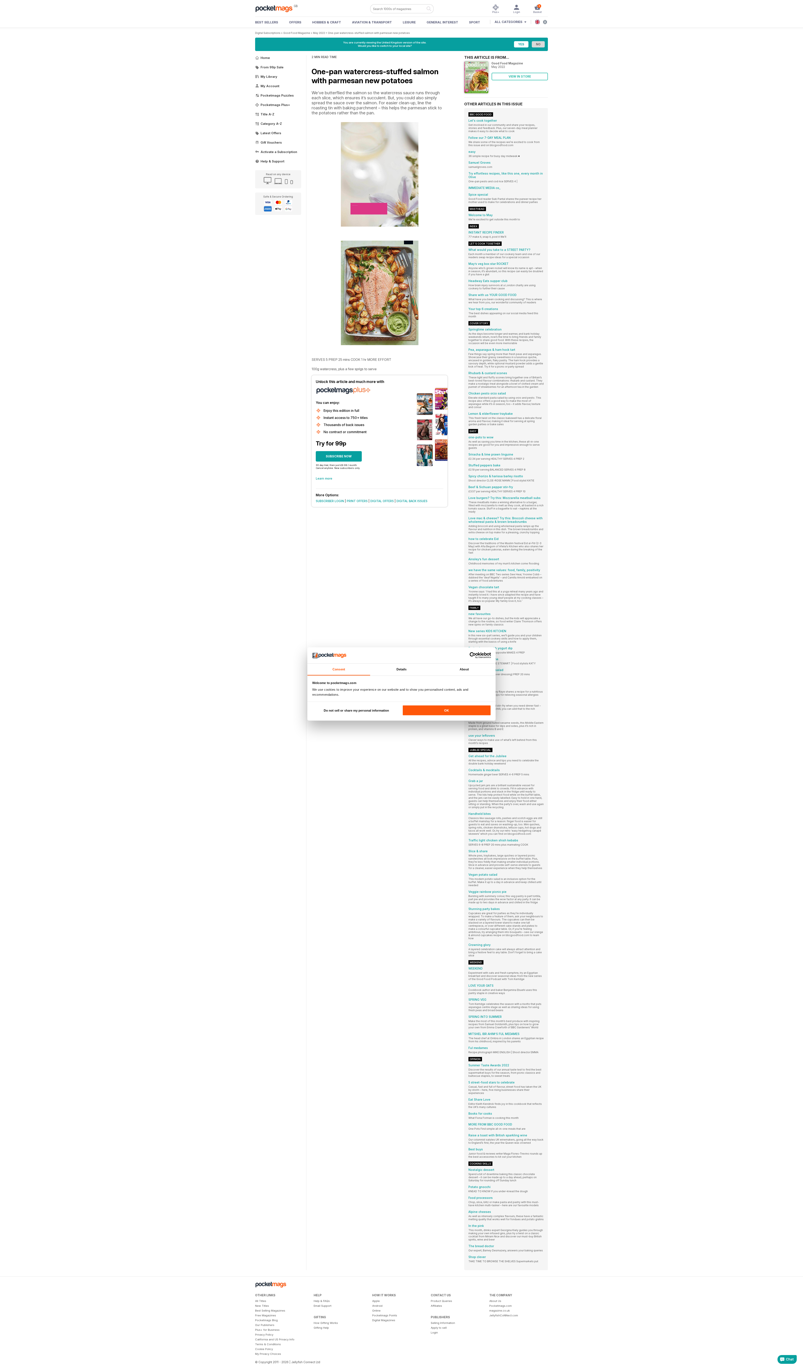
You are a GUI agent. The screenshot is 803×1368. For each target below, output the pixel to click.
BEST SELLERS (266, 22)
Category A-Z (271, 124)
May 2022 (319, 32)
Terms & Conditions (268, 1344)
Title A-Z (267, 114)
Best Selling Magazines (270, 1310)
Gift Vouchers (271, 142)
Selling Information (443, 1323)
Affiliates (436, 1305)
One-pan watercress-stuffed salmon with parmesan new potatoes (369, 32)
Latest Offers (271, 133)
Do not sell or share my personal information (356, 710)
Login (434, 1332)
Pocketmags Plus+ (275, 105)
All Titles (260, 1301)
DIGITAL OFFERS (382, 501)
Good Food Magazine (296, 32)
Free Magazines (265, 1315)
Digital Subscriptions (267, 32)
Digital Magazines (383, 1320)
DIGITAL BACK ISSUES (411, 501)
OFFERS (295, 22)
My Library (269, 77)
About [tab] (464, 669)
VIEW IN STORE (520, 76)
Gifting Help (321, 1327)
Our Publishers (264, 1325)
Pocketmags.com (500, 1305)
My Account (270, 86)
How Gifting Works (326, 1323)
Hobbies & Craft (326, 22)
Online (376, 1310)
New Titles (262, 1305)
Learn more (324, 478)
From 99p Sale (272, 67)
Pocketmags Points (384, 1315)
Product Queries (441, 1301)
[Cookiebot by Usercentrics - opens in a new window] (472, 655)
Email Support (322, 1305)
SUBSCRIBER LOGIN (330, 501)
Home (265, 58)
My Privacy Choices (268, 1353)
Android (377, 1305)
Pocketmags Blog (266, 1320)
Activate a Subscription (279, 152)
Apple (376, 1301)
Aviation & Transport (372, 22)
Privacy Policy (264, 1334)
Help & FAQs (322, 1301)
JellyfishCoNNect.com (503, 1315)
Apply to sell (439, 1327)
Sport (474, 22)
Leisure (409, 22)
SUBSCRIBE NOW (339, 456)
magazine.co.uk (499, 1310)
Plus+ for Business (267, 1329)
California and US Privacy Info (274, 1339)
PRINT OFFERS (357, 501)
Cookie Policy (264, 1349)
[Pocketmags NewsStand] (276, 8)
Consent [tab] (338, 669)
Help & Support (272, 161)
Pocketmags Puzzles (277, 95)
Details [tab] (401, 669)
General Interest (442, 22)
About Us (495, 1301)
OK (446, 710)
